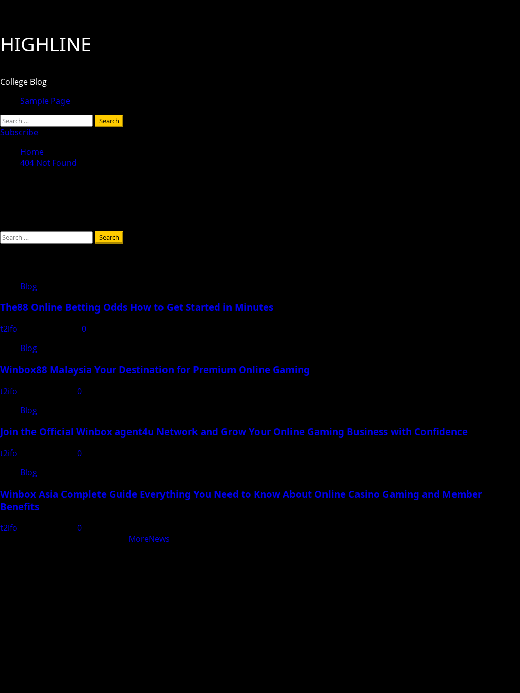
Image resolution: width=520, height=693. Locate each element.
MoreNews (149, 538)
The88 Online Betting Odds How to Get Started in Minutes (136, 307)
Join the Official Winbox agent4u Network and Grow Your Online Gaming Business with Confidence (234, 431)
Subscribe (19, 132)
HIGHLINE (45, 43)
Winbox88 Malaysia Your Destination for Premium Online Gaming (155, 369)
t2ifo (9, 328)
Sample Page (45, 101)
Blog (28, 286)
